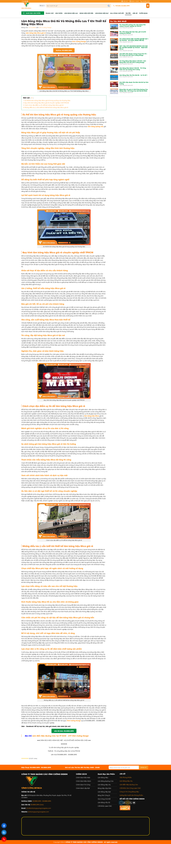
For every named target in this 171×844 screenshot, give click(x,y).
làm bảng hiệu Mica (91, 416)
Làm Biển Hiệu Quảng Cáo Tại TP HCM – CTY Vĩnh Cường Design (60, 735)
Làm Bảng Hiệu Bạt (101, 13)
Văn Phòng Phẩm (126, 777)
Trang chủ (50, 13)
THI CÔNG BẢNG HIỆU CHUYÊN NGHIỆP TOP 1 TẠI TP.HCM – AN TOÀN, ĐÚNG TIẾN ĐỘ (133, 39)
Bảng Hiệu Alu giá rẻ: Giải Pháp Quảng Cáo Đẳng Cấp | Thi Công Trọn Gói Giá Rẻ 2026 (133, 90)
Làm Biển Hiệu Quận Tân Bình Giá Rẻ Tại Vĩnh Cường (133, 83)
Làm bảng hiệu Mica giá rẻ (36, 33)
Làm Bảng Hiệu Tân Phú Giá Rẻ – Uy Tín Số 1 (133, 75)
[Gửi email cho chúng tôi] (25, 1)
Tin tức (128, 13)
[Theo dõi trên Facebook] (22, 1)
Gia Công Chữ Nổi (117, 13)
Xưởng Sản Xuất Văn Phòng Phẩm (131, 795)
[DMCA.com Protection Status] (125, 808)
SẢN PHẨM (59, 13)
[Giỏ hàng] (147, 5)
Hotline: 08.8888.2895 (64, 50)
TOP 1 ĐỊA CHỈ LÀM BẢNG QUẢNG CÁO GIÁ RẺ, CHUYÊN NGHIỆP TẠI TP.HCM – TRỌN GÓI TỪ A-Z (133, 47)
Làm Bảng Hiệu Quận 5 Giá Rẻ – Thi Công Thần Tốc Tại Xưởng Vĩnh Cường (132, 68)
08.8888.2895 (46, 801)
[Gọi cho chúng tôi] (130, 802)
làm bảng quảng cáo (95, 126)
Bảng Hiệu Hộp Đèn (86, 13)
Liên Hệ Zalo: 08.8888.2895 (64, 731)
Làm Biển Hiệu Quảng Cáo (129, 784)
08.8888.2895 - (37, 801)
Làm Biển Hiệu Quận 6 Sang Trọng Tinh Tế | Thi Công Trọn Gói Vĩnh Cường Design (133, 54)
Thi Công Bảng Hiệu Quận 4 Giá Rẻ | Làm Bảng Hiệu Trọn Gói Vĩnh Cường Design (132, 61)
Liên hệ (135, 13)
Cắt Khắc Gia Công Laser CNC (130, 788)
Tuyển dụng (143, 13)
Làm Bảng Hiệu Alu (71, 13)
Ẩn (32, 98)
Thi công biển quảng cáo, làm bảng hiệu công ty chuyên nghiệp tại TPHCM (132, 25)
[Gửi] (109, 5)
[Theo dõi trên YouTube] (27, 1)
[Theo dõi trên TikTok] (23, 1)
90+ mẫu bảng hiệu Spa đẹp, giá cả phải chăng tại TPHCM (132, 32)
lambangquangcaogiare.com (38, 812)
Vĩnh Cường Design (45, 27)
